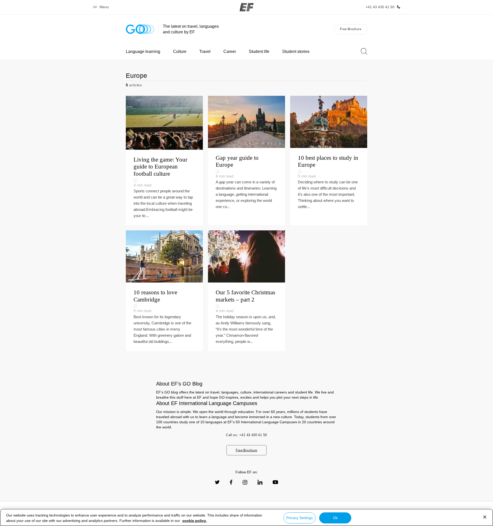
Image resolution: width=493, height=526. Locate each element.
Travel (205, 51)
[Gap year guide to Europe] (246, 160)
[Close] (484, 517)
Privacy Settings (299, 518)
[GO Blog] (140, 29)
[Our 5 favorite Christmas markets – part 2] (246, 290)
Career (229, 51)
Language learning (143, 51)
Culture (179, 51)
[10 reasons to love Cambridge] (164, 290)
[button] (101, 7)
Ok (335, 518)
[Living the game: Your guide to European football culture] (164, 160)
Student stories (295, 51)
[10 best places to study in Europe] (328, 160)
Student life (259, 51)
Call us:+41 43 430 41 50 (246, 435)
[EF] (247, 7)
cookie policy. (194, 521)
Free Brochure (350, 29)
